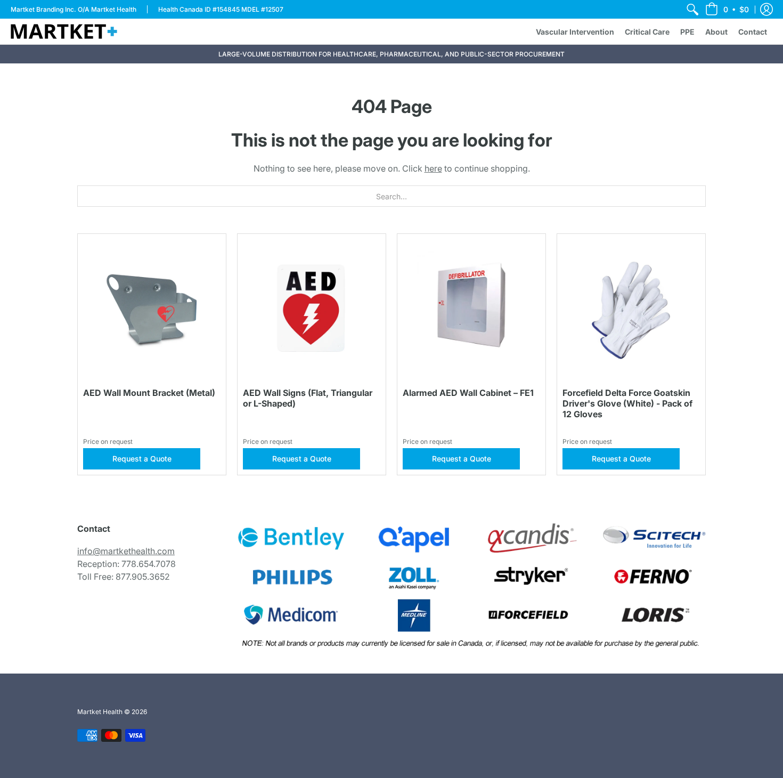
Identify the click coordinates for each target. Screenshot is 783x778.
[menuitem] (692, 9)
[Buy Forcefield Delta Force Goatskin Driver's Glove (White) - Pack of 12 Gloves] (631, 308)
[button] (727, 9)
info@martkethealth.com (126, 551)
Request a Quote (142, 458)
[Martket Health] (64, 31)
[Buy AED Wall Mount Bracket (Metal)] (152, 308)
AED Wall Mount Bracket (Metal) (149, 392)
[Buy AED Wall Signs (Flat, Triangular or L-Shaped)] (311, 308)
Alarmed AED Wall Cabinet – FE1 (468, 392)
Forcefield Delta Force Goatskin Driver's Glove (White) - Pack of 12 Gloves (627, 403)
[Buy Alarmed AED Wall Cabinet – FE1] (471, 308)
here (433, 168)
